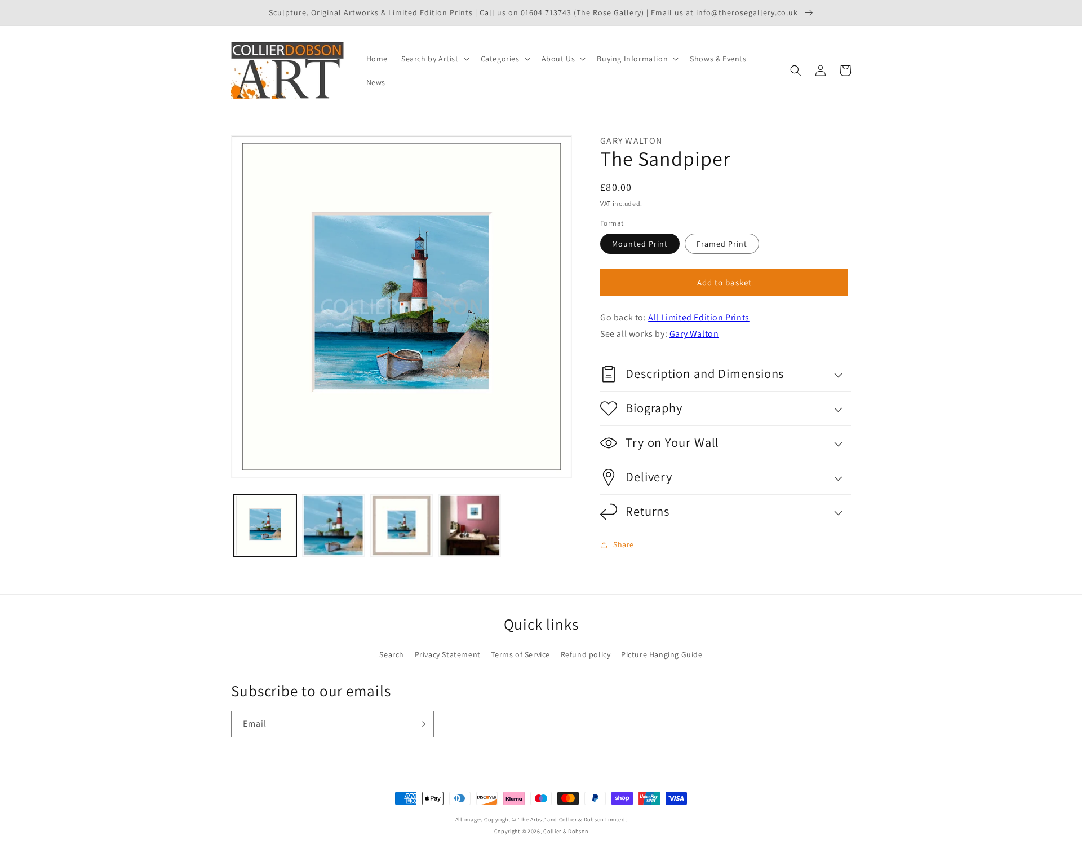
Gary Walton (694, 334)
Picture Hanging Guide (662, 654)
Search (391, 654)
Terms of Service (520, 654)
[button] (434, 59)
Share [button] (623, 544)
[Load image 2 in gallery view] (333, 525)
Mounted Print (640, 244)
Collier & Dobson (565, 831)
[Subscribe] (421, 724)
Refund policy (586, 654)
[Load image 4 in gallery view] (469, 525)
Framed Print (722, 244)
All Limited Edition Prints (699, 317)
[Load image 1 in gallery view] (265, 525)
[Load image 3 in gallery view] (401, 525)
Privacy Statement (448, 654)
